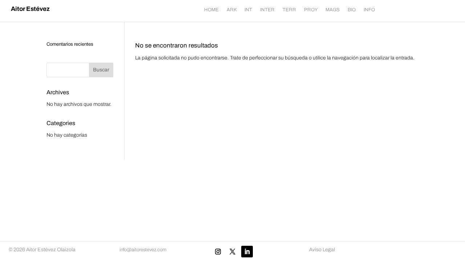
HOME (211, 9)
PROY (311, 9)
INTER (267, 9)
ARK (231, 9)
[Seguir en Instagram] (218, 251)
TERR (289, 9)
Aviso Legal (322, 249)
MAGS (333, 9)
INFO (369, 9)
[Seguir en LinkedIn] (247, 251)
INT (248, 9)
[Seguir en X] (232, 251)
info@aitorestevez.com (143, 249)
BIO (352, 9)
